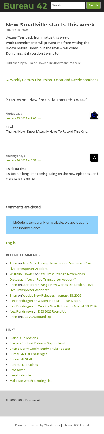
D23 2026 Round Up (52, 311)
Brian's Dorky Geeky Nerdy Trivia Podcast (40, 348)
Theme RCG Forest (76, 425)
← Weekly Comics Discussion (29, 79)
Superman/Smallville (66, 63)
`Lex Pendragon (21, 300)
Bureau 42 (25, 6)
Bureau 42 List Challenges (28, 354)
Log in (11, 242)
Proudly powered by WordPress (37, 425)
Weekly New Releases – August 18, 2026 (51, 295)
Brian (13, 263)
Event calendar (20, 375)
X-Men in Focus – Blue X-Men (59, 300)
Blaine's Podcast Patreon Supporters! (37, 343)
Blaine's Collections (24, 338)
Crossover (17, 370)
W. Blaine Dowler (36, 63)
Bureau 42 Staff (21, 359)
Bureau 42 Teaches (24, 364)
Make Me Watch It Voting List (31, 380)
